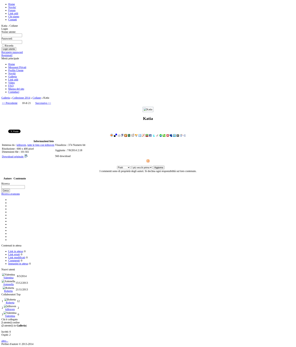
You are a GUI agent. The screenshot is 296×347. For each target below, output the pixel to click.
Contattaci (13, 91)
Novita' (12, 7)
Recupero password (12, 52)
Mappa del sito (16, 88)
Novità (12, 73)
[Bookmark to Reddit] (132, 135)
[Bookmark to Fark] (122, 135)
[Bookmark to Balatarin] (147, 135)
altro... (4, 340)
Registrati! (7, 55)
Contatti (12, 19)
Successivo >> (43, 103)
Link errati (14, 254)
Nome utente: (8, 31)
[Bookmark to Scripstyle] (157, 135)
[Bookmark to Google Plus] (177, 135)
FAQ (11, 85)
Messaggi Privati (17, 67)
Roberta (8, 291)
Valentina (8, 277)
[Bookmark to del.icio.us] (115, 135)
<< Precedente (9, 103)
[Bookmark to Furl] (125, 135)
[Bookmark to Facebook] (150, 135)
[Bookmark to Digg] (119, 135)
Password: (7, 38)
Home (11, 4)
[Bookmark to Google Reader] (181, 135)
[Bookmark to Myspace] (171, 135)
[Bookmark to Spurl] (139, 135)
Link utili (13, 13)
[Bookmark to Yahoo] (143, 135)
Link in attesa (15, 251)
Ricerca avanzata (10, 193)
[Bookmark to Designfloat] (174, 135)
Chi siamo (13, 16)
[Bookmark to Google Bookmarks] (184, 135)
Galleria (12, 76)
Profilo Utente (15, 70)
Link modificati (16, 257)
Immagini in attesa (18, 263)
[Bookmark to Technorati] (164, 135)
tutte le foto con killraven (40, 144)
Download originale (13, 156)
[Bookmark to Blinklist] (111, 135)
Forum (11, 10)
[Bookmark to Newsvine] (129, 135)
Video (11, 82)
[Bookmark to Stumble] (160, 135)
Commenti (14, 260)
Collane (37, 97)
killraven (21, 144)
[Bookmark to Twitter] (153, 135)
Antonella (8, 284)
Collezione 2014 (21, 97)
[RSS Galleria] (148, 161)
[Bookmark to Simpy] (136, 135)
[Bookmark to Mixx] (167, 135)
